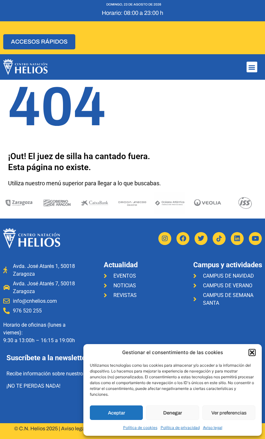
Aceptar (116, 412)
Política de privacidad (180, 427)
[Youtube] (255, 238)
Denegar (172, 412)
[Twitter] (201, 238)
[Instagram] (164, 238)
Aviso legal (212, 427)
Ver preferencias (229, 412)
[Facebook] (182, 238)
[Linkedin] (237, 238)
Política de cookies (140, 427)
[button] (252, 352)
